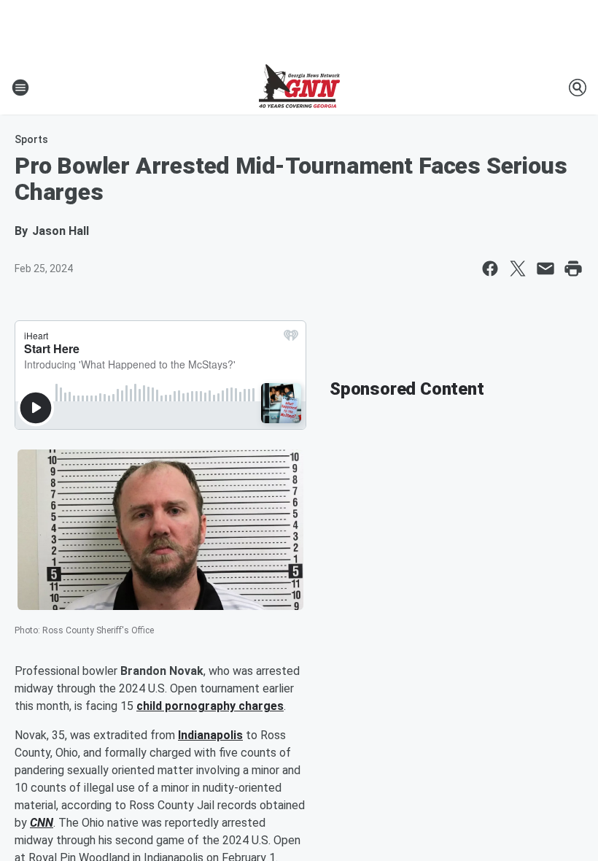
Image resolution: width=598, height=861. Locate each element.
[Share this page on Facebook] (490, 268)
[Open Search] (577, 87)
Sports (31, 139)
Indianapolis (210, 735)
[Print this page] (573, 268)
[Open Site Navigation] (20, 87)
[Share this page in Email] (545, 268)
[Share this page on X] (518, 268)
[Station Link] (299, 87)
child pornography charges (210, 706)
